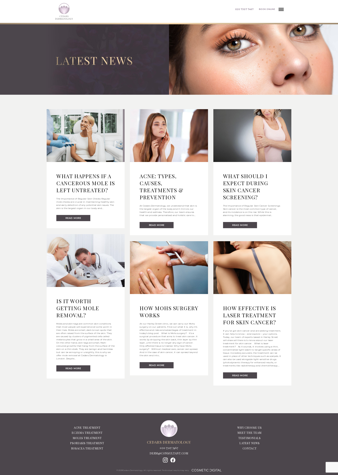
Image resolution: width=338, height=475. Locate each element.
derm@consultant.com (169, 453)
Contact (250, 448)
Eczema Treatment (87, 433)
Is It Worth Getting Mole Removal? (77, 308)
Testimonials (249, 438)
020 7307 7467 (169, 447)
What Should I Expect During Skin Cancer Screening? (245, 187)
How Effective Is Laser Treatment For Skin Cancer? (249, 315)
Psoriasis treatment (87, 443)
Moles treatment (87, 438)
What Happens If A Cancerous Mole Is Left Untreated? (85, 183)
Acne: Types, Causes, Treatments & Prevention (161, 187)
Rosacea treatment (87, 448)
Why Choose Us (249, 427)
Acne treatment (87, 427)
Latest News (249, 443)
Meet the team (249, 433)
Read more (73, 218)
